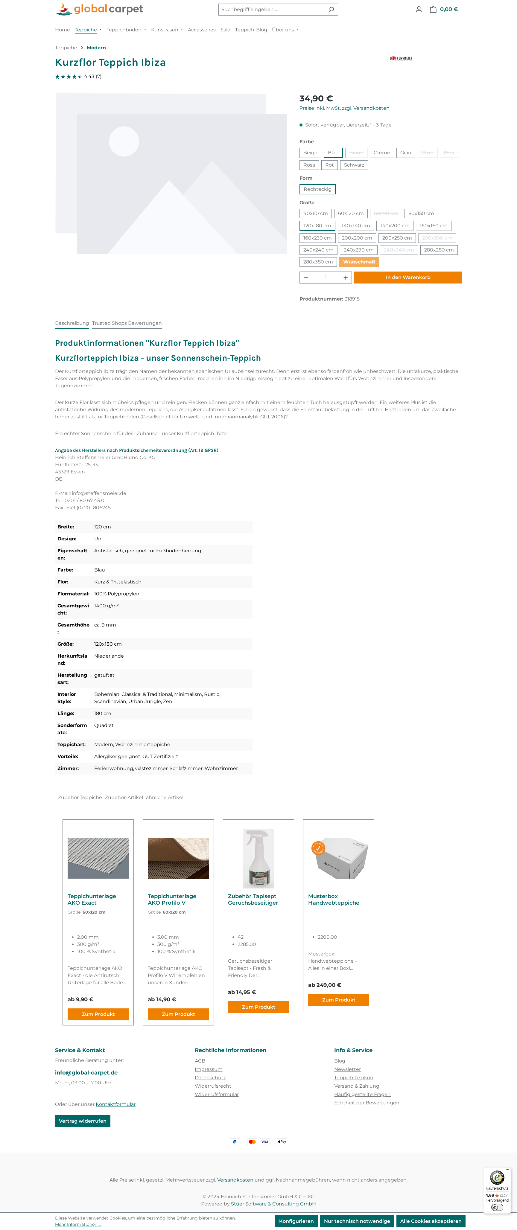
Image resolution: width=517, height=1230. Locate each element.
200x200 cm (357, 238)
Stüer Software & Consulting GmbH (273, 1204)
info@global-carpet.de (86, 1072)
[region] (171, 173)
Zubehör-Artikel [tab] (124, 797)
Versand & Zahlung (356, 1086)
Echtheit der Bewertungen (366, 1103)
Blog (339, 1061)
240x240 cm (318, 250)
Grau (405, 153)
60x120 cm (351, 213)
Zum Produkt (98, 1014)
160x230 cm (317, 238)
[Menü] (507, 1170)
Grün (429, 154)
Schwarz (354, 165)
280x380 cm (318, 262)
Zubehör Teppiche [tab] (80, 797)
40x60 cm (315, 213)
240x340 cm (401, 251)
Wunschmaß (361, 263)
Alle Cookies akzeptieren (431, 1221)
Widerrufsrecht (213, 1086)
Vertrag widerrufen (83, 1121)
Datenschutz (210, 1077)
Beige (310, 153)
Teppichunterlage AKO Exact (92, 899)
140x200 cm (395, 225)
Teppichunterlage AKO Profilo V (172, 899)
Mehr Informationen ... (78, 1224)
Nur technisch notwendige (357, 1221)
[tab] (72, 323)
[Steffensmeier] (426, 64)
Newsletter (347, 1069)
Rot (329, 165)
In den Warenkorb (408, 277)
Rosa (309, 165)
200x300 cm (439, 239)
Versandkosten (235, 1180)
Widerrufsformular (217, 1094)
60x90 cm (388, 214)
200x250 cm (397, 238)
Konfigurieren (296, 1221)
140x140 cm (356, 225)
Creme (382, 153)
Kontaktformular (116, 1104)
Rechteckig (318, 189)
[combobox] (271, 10)
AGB (200, 1061)
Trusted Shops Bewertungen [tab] (127, 323)
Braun (358, 154)
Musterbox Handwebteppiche (333, 899)
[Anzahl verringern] (305, 278)
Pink (451, 154)
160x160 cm (434, 225)
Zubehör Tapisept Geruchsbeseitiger (253, 899)
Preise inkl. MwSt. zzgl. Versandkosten (344, 108)
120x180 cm (317, 225)
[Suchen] (331, 10)
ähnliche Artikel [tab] (164, 797)
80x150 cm (421, 213)
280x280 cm (439, 250)
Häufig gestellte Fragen (362, 1094)
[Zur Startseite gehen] (100, 9)
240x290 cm (359, 250)
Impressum (209, 1069)
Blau (333, 153)
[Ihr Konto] (419, 9)
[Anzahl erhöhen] (346, 278)
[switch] (497, 1207)
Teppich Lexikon (353, 1077)
